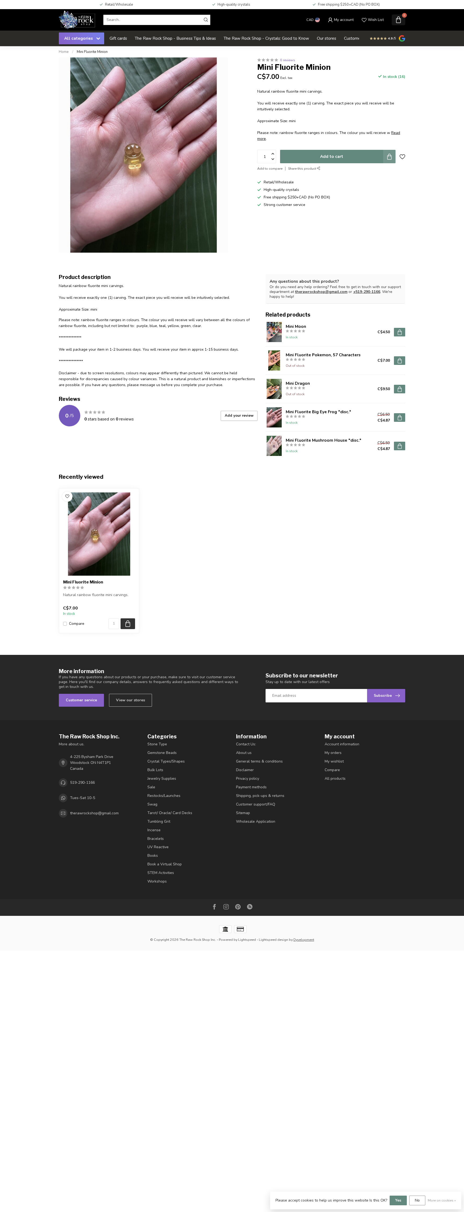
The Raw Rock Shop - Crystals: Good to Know (266, 38)
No (417, 1200)
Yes (398, 1200)
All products (335, 778)
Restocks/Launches (163, 795)
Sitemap (243, 812)
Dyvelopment (303, 939)
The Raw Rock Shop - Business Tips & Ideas (175, 38)
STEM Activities (160, 872)
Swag (152, 804)
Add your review (239, 415)
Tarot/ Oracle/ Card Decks (169, 812)
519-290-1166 (82, 782)
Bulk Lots (155, 769)
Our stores (326, 38)
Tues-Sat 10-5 (82, 797)
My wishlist (334, 761)
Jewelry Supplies (161, 778)
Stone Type (157, 744)
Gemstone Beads (162, 752)
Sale (151, 787)
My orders (333, 752)
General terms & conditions (259, 761)
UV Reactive (158, 847)
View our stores (130, 700)
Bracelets (155, 838)
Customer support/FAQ (255, 804)
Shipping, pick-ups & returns (260, 795)
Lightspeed (247, 939)
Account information (342, 744)
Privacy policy (247, 778)
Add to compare (269, 168)
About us (244, 752)
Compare (76, 624)
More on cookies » (442, 1200)
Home (64, 51)
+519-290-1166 (366, 291)
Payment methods (251, 787)
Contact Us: (246, 744)
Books (152, 855)
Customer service (81, 700)
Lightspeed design (273, 939)
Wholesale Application (255, 821)
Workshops (157, 881)
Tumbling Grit (158, 821)
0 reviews (287, 60)
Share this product (302, 168)
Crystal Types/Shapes (166, 761)
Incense (154, 830)
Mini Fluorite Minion (92, 51)
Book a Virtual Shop (164, 864)
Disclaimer (245, 769)
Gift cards (118, 38)
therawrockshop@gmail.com (321, 291)
